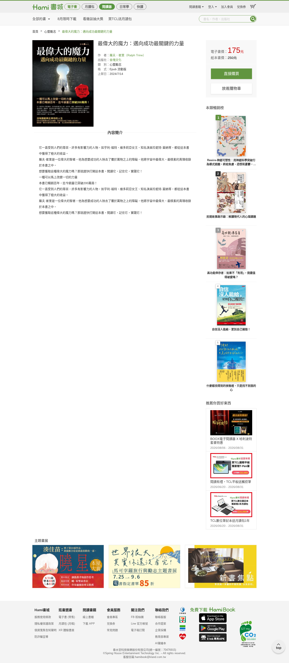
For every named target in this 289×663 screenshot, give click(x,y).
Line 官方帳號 (139, 623)
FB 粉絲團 (137, 617)
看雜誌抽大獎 (93, 19)
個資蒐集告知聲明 (45, 630)
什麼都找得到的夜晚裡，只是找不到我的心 (231, 388)
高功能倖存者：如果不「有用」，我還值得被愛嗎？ (231, 275)
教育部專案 (162, 636)
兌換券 (241, 6)
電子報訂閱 (138, 630)
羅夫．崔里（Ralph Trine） (128, 55)
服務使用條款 (42, 617)
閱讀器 (107, 6)
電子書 (72, 6)
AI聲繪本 (160, 643)
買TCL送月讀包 (120, 19)
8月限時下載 (67, 19)
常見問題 (112, 630)
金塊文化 (115, 60)
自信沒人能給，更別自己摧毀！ (231, 329)
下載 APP (89, 623)
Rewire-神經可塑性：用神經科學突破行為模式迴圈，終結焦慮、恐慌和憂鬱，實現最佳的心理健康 (231, 162)
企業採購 (160, 630)
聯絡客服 (160, 617)
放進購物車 (231, 88)
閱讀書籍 (195, 6)
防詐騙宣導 (41, 636)
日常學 (124, 6)
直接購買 (231, 74)
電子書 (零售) (67, 617)
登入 (211, 6)
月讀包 (89, 6)
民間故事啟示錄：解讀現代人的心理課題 (231, 216)
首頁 (35, 31)
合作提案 (160, 623)
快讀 (140, 6)
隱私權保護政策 (44, 623)
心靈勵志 (50, 31)
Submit (253, 18)
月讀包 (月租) (67, 623)
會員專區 (112, 617)
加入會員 (227, 6)
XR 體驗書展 (66, 630)
